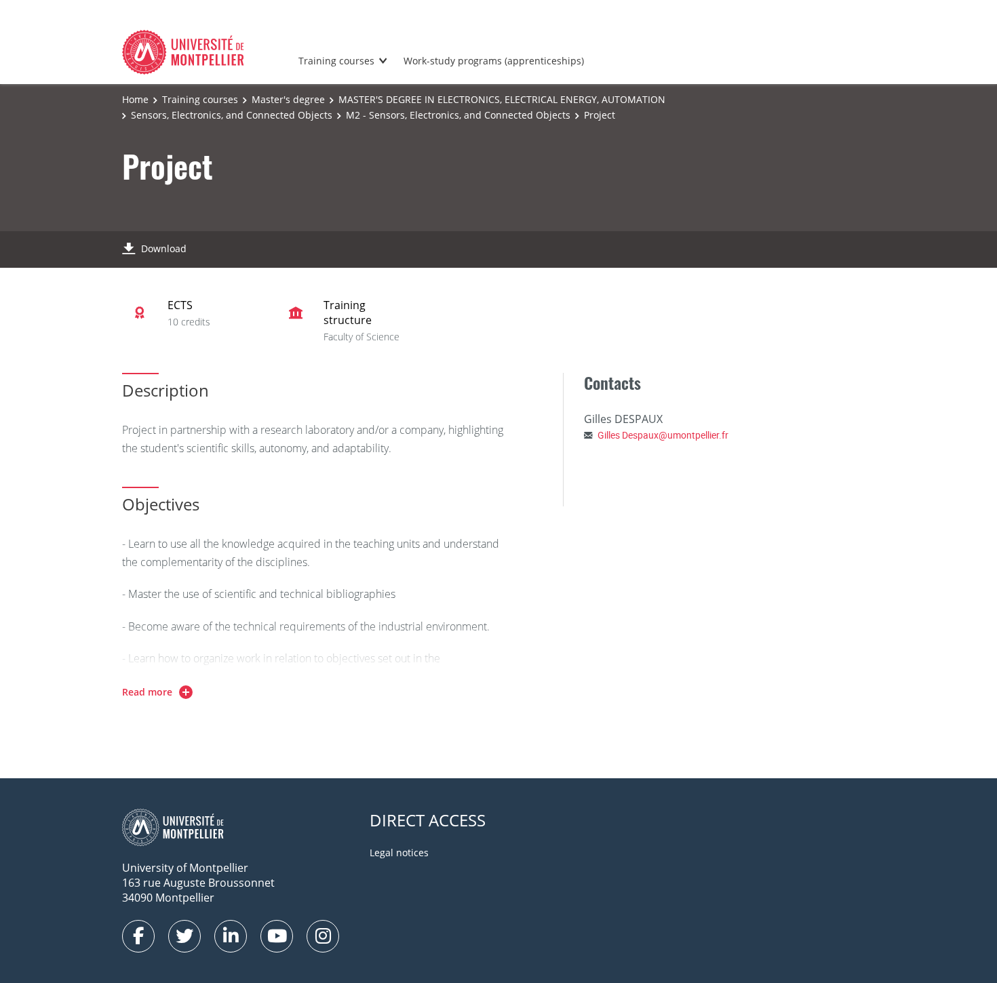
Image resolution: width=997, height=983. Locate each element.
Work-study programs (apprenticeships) (494, 60)
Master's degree (288, 99)
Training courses (336, 60)
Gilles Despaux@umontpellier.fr (663, 434)
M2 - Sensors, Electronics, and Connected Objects (458, 114)
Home (135, 99)
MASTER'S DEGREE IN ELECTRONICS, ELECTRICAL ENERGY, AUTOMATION (501, 99)
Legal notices (399, 852)
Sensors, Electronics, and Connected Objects (231, 114)
